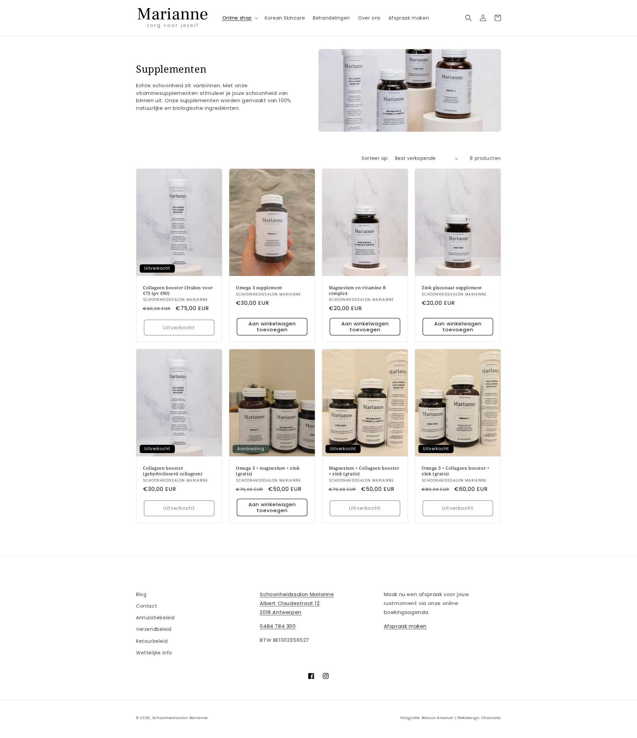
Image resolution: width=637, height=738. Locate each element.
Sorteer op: (375, 158)
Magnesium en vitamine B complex (357, 290)
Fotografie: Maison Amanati (427, 717)
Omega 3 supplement (259, 288)
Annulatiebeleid (155, 617)
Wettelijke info (154, 652)
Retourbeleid (152, 641)
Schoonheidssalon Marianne (180, 717)
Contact (146, 606)
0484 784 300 (278, 626)
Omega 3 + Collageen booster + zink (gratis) (455, 471)
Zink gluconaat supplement (452, 288)
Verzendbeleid (154, 629)
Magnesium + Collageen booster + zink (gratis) (364, 471)
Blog (141, 594)
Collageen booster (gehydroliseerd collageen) (173, 471)
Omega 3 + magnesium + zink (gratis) (268, 471)
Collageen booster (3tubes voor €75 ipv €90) (178, 290)
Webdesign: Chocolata (479, 717)
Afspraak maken (405, 626)
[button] (239, 18)
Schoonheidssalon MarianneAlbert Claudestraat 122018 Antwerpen (297, 603)
